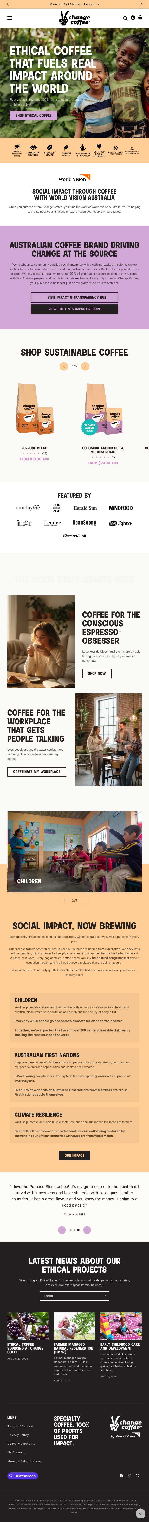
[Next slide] (85, 900)
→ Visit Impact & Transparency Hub (74, 297)
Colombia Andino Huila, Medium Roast (103, 450)
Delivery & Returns (21, 1443)
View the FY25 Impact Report (75, 309)
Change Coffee (27, 1500)
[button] (9, 18)
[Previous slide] (63, 900)
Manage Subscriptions (24, 1461)
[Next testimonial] (87, 1230)
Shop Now (97, 674)
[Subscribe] (104, 1296)
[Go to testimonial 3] (78, 1230)
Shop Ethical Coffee (34, 116)
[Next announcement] (141, 4)
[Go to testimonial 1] (70, 1230)
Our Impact (74, 1156)
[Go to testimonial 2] (74, 1230)
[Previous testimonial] (62, 1230)
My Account (16, 1452)
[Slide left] (64, 366)
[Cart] (140, 18)
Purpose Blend (35, 448)
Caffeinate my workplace (36, 772)
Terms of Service (20, 1426)
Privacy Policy (18, 1435)
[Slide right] (85, 366)
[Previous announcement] (7, 4)
